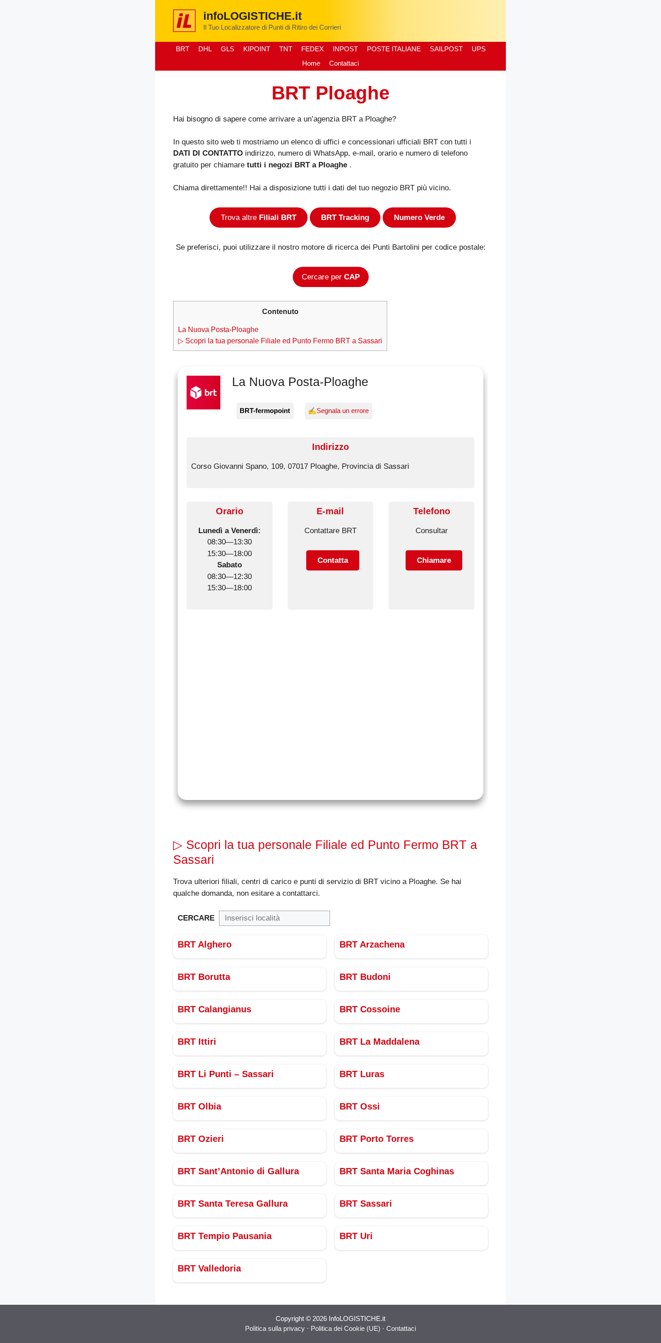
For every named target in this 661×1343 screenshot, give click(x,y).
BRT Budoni (365, 977)
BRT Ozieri (201, 1139)
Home (311, 63)
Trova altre (258, 217)
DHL (205, 49)
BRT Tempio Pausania (225, 1236)
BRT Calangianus (214, 1009)
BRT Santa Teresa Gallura (233, 1203)
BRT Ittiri (197, 1042)
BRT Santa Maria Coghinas (396, 1171)
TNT (285, 49)
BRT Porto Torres (376, 1139)
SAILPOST (446, 49)
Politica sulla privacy (275, 1328)
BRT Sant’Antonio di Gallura (238, 1171)
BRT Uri (356, 1236)
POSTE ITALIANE (394, 49)
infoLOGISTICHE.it (252, 15)
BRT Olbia (199, 1106)
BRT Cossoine (369, 1009)
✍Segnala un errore (338, 410)
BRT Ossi (359, 1106)
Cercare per (331, 277)
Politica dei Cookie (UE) (346, 1328)
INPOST (345, 49)
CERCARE (196, 918)
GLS (227, 49)
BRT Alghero (205, 944)
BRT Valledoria (209, 1268)
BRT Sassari (365, 1203)
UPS (479, 49)
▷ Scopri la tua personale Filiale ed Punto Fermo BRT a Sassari (280, 341)
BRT (182, 49)
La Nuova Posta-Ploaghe (218, 329)
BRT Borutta (204, 977)
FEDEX (312, 49)
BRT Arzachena (372, 944)
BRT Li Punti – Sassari (226, 1074)
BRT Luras (361, 1074)
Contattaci (344, 63)
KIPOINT (256, 49)
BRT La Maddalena (379, 1042)
